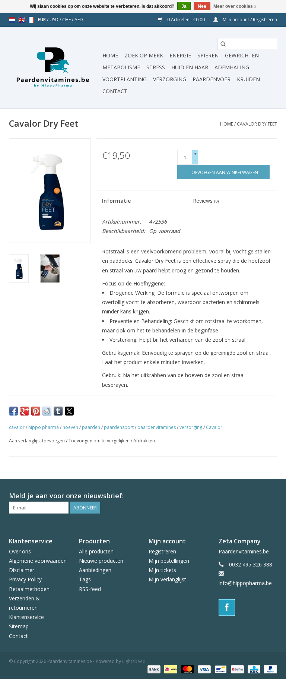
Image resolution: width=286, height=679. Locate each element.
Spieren (208, 55)
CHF (67, 19)
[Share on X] (69, 411)
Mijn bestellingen (169, 560)
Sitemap (19, 626)
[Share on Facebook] (13, 411)
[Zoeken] (223, 44)
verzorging (190, 427)
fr (31, 20)
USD (55, 19)
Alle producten (96, 551)
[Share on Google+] (24, 411)
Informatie (116, 200)
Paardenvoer (212, 79)
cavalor (17, 427)
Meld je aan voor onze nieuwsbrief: (66, 496)
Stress (155, 67)
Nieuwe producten (101, 560)
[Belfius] (236, 669)
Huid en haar (189, 67)
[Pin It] (35, 411)
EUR (42, 19)
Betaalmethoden (29, 589)
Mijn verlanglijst (167, 579)
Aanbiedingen (95, 570)
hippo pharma (43, 427)
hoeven (70, 427)
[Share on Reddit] (46, 411)
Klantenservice (26, 616)
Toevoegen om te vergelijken (100, 441)
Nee (202, 6)
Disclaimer (21, 570)
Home (110, 55)
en (22, 20)
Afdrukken (144, 441)
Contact (114, 91)
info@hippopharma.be (245, 583)
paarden (91, 427)
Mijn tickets (162, 570)
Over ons (20, 551)
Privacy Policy (25, 579)
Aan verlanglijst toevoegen (37, 441)
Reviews (206, 200)
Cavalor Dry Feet (257, 124)
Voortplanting (124, 79)
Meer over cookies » (235, 6)
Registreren (162, 551)
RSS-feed (90, 589)
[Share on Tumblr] (58, 411)
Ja (184, 6)
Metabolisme (121, 67)
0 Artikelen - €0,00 (186, 19)
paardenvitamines (156, 427)
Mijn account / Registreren (249, 19)
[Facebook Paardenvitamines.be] (271, 496)
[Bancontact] (220, 669)
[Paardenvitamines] (54, 68)
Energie (180, 55)
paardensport (119, 427)
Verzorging (169, 79)
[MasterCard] (186, 669)
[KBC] (253, 669)
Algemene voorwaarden (38, 560)
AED (78, 19)
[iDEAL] (170, 669)
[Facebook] (248, 607)
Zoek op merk (143, 55)
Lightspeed (134, 661)
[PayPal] (269, 669)
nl (12, 20)
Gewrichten (242, 55)
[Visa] (203, 669)
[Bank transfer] (153, 669)
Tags (85, 579)
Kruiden (248, 79)
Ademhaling (231, 67)
